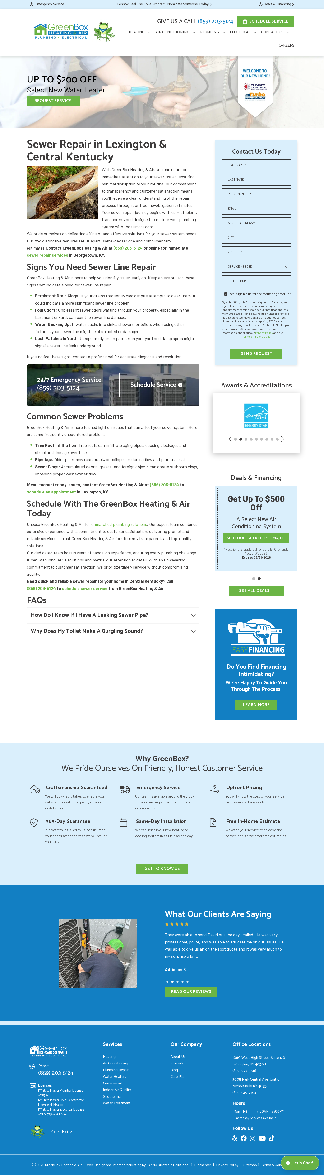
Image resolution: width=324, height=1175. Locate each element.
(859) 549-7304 (244, 1093)
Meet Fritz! (62, 1131)
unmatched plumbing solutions (119, 524)
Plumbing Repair (116, 1070)
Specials (177, 1063)
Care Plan (178, 1076)
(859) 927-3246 (244, 1071)
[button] (230, 439)
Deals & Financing (277, 4)
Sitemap (250, 1164)
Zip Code (235, 252)
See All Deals (254, 590)
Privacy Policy (264, 332)
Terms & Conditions (276, 1164)
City (232, 237)
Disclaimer (202, 1164)
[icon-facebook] (244, 1139)
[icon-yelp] (235, 1139)
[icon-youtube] (263, 1139)
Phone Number (239, 194)
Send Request (256, 353)
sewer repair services (47, 255)
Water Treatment (116, 1103)
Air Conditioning (115, 1063)
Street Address (241, 223)
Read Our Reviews (191, 991)
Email (233, 208)
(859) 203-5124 (215, 21)
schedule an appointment (51, 491)
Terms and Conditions (256, 336)
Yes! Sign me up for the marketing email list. (261, 294)
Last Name (236, 179)
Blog (174, 1070)
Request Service (52, 100)
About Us (178, 1057)
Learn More (256, 704)
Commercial (112, 1083)
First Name (237, 165)
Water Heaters (114, 1076)
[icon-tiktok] (272, 1139)
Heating (109, 1057)
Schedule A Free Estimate (255, 538)
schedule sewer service (84, 588)
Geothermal (112, 1096)
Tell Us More (238, 281)
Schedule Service (268, 21)
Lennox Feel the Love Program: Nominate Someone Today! (163, 4)
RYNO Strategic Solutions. (168, 1164)
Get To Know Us (162, 868)
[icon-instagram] (253, 1139)
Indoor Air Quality (117, 1090)
